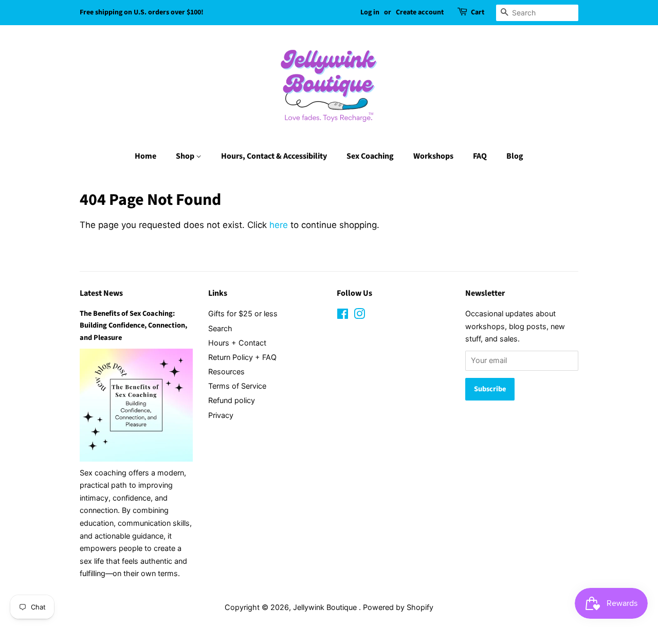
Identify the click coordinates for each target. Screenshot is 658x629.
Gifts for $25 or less (243, 313)
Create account (420, 12)
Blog (514, 156)
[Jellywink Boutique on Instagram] (359, 315)
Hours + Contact (237, 342)
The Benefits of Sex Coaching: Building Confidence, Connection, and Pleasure (133, 325)
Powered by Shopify (398, 607)
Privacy (220, 415)
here (278, 225)
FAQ (480, 156)
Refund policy (231, 400)
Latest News (101, 293)
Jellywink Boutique (326, 607)
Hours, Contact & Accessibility (274, 156)
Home (145, 156)
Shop (186, 156)
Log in (369, 12)
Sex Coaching (370, 156)
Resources (226, 371)
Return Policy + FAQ (242, 357)
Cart (477, 12)
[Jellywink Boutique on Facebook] (343, 315)
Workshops (433, 156)
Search (220, 328)
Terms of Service (237, 386)
